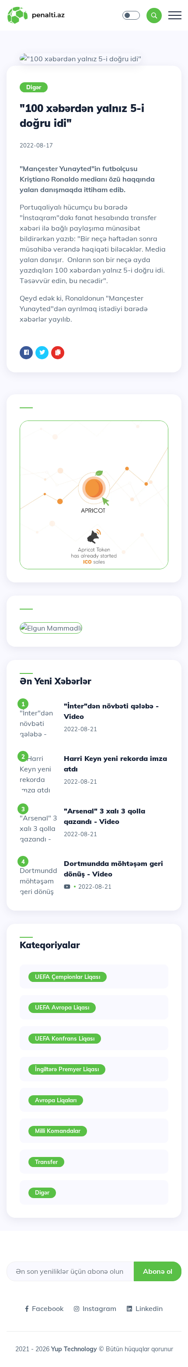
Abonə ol (157, 1271)
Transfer (46, 1161)
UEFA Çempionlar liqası (67, 976)
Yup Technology (75, 1349)
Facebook (47, 1308)
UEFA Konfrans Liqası (64, 1038)
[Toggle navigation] (174, 15)
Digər (33, 87)
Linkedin (149, 1308)
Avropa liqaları (56, 1100)
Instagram (99, 1308)
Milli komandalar (57, 1130)
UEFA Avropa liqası (62, 1007)
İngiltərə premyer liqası (67, 1069)
